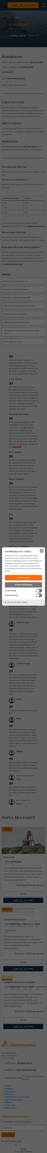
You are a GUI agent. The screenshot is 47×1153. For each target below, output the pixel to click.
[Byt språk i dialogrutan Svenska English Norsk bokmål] (41, 551)
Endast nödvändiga (23, 585)
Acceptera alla (23, 577)
